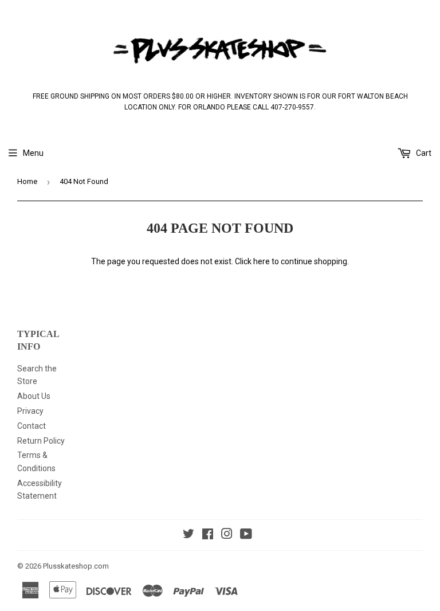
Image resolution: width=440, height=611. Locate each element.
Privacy (30, 411)
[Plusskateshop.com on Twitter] (188, 535)
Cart (422, 153)
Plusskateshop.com (76, 566)
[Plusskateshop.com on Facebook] (208, 535)
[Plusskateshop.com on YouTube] (246, 535)
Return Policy (41, 440)
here (261, 261)
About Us (33, 396)
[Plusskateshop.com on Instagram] (227, 535)
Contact (31, 425)
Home (27, 181)
